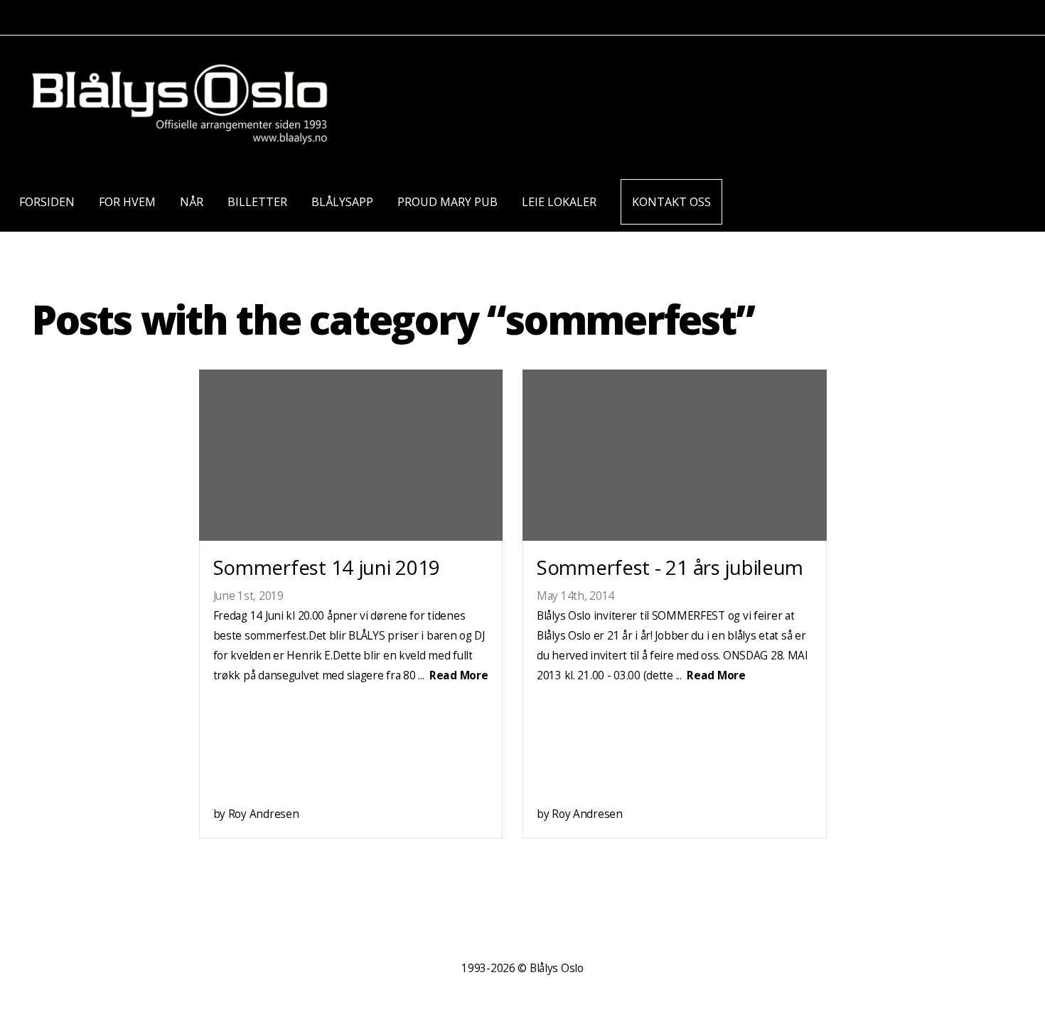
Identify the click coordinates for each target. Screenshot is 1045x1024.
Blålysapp (342, 202)
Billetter (257, 202)
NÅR (191, 202)
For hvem (127, 202)
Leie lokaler (559, 202)
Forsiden (47, 202)
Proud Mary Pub (447, 202)
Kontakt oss (671, 202)
